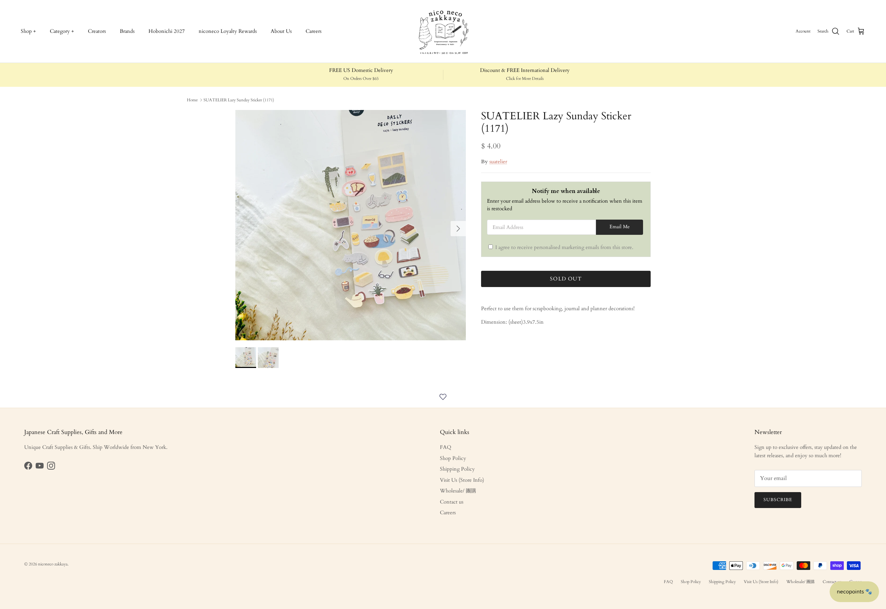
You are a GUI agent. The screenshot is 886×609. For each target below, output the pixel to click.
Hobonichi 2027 (166, 31)
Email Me (619, 227)
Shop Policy (453, 458)
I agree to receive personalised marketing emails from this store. (564, 247)
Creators (97, 31)
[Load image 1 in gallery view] (350, 225)
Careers (314, 31)
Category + (62, 31)
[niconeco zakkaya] (443, 31)
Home (192, 100)
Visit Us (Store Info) (462, 480)
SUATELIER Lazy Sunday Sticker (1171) (239, 100)
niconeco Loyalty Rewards (228, 31)
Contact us (451, 501)
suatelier (498, 161)
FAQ (445, 447)
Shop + (28, 31)
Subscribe (777, 500)
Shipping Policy (457, 468)
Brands (127, 31)
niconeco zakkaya (52, 564)
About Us (281, 31)
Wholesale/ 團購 (458, 490)
